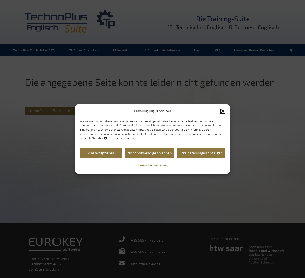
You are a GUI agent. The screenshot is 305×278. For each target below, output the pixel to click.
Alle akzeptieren (101, 153)
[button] (222, 111)
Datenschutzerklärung (152, 165)
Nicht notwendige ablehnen (149, 153)
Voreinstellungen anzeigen (201, 153)
